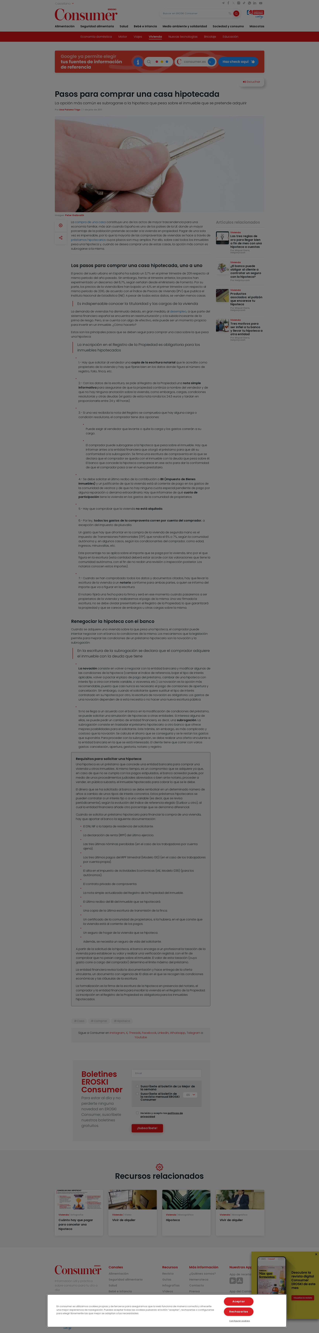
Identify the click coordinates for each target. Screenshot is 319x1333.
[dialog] (167, 1310)
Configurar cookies (239, 1321)
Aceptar (238, 1301)
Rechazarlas (238, 1311)
